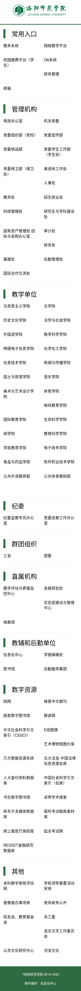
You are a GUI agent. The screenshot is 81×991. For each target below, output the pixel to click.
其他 (18, 871)
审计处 (49, 230)
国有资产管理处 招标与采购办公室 (19, 233)
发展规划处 (53, 588)
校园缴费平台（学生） (18, 62)
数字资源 (24, 689)
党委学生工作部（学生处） (57, 151)
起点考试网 (53, 831)
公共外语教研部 (16, 476)
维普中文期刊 (55, 701)
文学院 (49, 306)
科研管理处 (12, 211)
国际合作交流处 (16, 273)
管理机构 (24, 108)
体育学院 (51, 391)
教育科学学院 (55, 433)
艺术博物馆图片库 (59, 744)
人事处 (49, 182)
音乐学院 (51, 376)
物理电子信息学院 (18, 348)
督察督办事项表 (16, 902)
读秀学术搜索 (55, 797)
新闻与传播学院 (57, 362)
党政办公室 (12, 120)
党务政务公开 (55, 902)
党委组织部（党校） (20, 135)
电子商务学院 (55, 447)
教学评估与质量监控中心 (18, 590)
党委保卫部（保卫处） (18, 171)
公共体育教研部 (57, 476)
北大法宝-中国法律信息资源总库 (60, 760)
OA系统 (50, 59)
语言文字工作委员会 (59, 933)
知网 (7, 701)
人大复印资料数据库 (18, 780)
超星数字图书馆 (16, 715)
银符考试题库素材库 (59, 814)
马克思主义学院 (16, 306)
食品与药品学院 (16, 461)
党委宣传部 (53, 135)
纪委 (18, 505)
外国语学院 (12, 334)
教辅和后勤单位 (34, 642)
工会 (7, 555)
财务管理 (51, 74)
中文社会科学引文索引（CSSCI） (18, 732)
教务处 (9, 197)
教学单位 (24, 294)
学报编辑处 (53, 654)
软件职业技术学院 (59, 461)
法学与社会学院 (57, 320)
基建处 (9, 259)
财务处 (49, 245)
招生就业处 (53, 197)
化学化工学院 (55, 348)
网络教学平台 (55, 45)
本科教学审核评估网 (18, 885)
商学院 (9, 433)
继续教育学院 (55, 405)
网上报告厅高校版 (18, 831)
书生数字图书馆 (16, 797)
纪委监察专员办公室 (18, 520)
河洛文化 (51, 950)
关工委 (49, 916)
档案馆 (9, 622)
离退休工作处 (55, 168)
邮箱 (7, 88)
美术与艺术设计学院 (18, 393)
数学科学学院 (55, 334)
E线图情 (51, 729)
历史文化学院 (14, 320)
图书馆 (9, 668)
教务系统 (11, 45)
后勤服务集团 (55, 668)
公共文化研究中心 (18, 950)
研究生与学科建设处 (59, 214)
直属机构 (24, 576)
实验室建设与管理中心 (59, 605)
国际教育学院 (14, 419)
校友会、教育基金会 (18, 919)
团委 (48, 555)
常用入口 (24, 33)
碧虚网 (49, 715)
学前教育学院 (14, 447)
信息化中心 (12, 654)
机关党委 (51, 120)
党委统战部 (12, 149)
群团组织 (24, 543)
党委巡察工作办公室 (59, 520)
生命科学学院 (55, 419)
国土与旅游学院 (16, 376)
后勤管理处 (53, 259)
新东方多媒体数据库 (18, 814)
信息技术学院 (14, 362)
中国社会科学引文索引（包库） (59, 780)
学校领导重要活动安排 (59, 885)
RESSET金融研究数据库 (18, 847)
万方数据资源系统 (18, 758)
